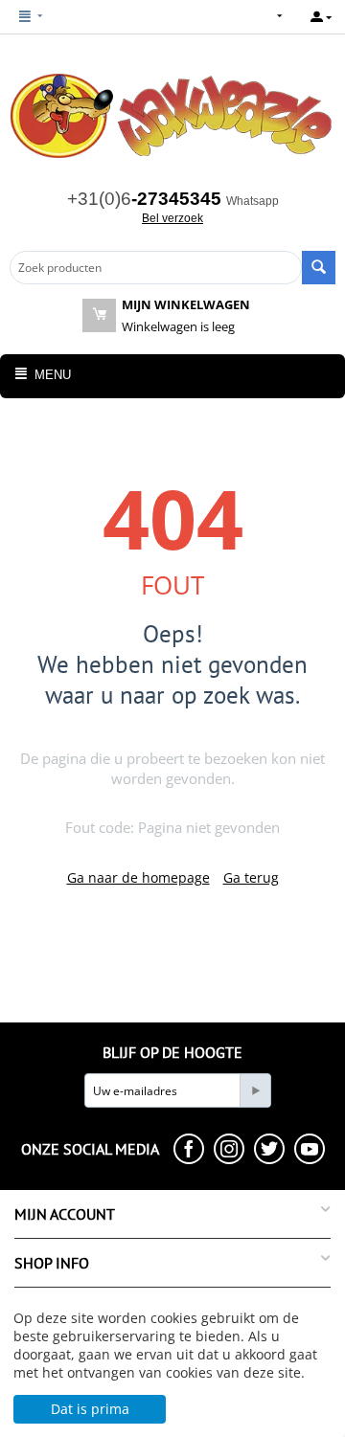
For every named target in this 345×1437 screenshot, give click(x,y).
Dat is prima (90, 1409)
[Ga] (255, 1090)
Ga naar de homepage (138, 877)
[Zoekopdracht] (318, 267)
